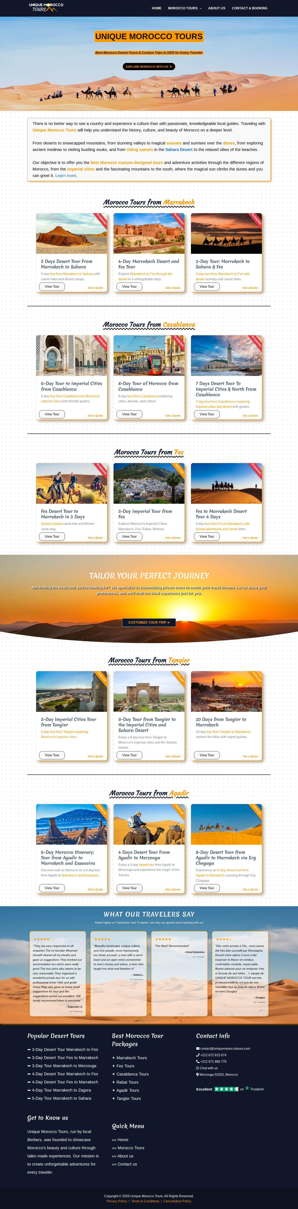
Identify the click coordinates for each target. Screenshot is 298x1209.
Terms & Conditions (145, 1201)
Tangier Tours (129, 1098)
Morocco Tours (131, 1148)
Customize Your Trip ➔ (149, 622)
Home (123, 1139)
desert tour (146, 864)
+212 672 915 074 (213, 1055)
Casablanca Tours (133, 1074)
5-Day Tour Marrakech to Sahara (61, 1098)
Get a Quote (95, 287)
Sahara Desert (179, 149)
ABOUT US (216, 8)
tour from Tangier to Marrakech (228, 732)
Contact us (127, 1164)
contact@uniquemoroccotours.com (225, 1048)
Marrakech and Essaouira (80, 875)
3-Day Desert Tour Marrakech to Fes (65, 1049)
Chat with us (209, 1068)
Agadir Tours (127, 1090)
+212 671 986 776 (213, 1061)
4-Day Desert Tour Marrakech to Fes (65, 1074)
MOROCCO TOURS (183, 8)
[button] (200, 8)
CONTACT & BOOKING (249, 8)
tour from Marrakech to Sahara (71, 274)
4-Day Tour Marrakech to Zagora (61, 1090)
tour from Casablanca (142, 396)
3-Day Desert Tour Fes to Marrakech (65, 1057)
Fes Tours (125, 1066)
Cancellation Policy (177, 1201)
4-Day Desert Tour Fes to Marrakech (65, 1082)
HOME (157, 8)
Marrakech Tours (132, 1058)
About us (125, 1156)
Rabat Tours (127, 1082)
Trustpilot (257, 1089)
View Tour (52, 286)
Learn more (65, 175)
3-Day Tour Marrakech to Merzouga (64, 1066)
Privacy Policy (117, 1201)
